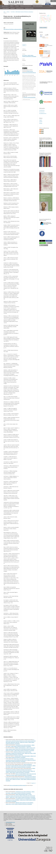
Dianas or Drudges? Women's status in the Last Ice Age (26, 773)
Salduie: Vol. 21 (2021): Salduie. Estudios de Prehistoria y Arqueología (22, 797)
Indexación (13, 8)
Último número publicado (37, 6)
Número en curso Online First (25, 6)
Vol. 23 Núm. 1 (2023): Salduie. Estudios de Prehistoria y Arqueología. (22, 11)
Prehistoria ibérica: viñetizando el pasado (22, 756)
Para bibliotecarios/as (42, 113)
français (40, 123)
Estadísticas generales (29, 8)
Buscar (52, 6)
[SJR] (44, 58)
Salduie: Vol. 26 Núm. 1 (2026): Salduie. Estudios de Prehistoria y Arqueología (20, 750)
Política (11, 6)
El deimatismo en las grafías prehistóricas (23, 745)
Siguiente (33, 783)
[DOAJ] (45, 72)
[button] (42, 241)
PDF (24, 45)
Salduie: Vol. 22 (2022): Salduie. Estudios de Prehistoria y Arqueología (19, 775)
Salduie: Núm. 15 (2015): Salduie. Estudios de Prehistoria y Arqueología (19, 804)
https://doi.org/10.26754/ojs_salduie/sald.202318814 (13, 29)
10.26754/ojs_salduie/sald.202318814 (29, 97)
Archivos (17, 6)
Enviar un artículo (43, 27)
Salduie (4, 4)
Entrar (53, 0)
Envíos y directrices (19, 8)
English (40, 120)
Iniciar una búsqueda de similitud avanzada (18, 785)
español (40, 121)
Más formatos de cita (26, 99)
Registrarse (49, 0)
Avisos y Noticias (6, 8)
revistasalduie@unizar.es (10, 822)
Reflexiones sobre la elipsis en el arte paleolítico (24, 802)
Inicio (4, 11)
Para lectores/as (41, 110)
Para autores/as (41, 111)
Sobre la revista (5, 6)
